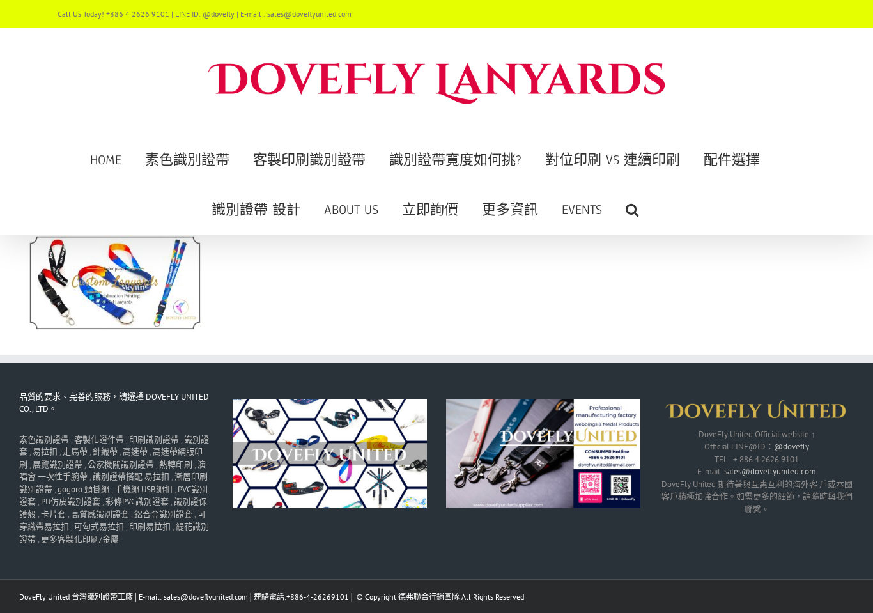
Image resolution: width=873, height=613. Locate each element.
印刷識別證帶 (154, 439)
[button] (632, 210)
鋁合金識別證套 (163, 514)
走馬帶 (75, 451)
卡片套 (53, 514)
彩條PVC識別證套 (137, 501)
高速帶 (135, 451)
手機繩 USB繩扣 (144, 489)
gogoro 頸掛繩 (83, 489)
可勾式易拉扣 (99, 526)
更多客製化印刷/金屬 (80, 539)
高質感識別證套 (100, 514)
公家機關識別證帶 (121, 464)
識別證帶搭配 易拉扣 (131, 476)
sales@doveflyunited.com (770, 471)
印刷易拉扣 (150, 526)
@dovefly (791, 446)
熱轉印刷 (175, 464)
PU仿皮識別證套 (70, 501)
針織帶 (105, 451)
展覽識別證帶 (57, 464)
